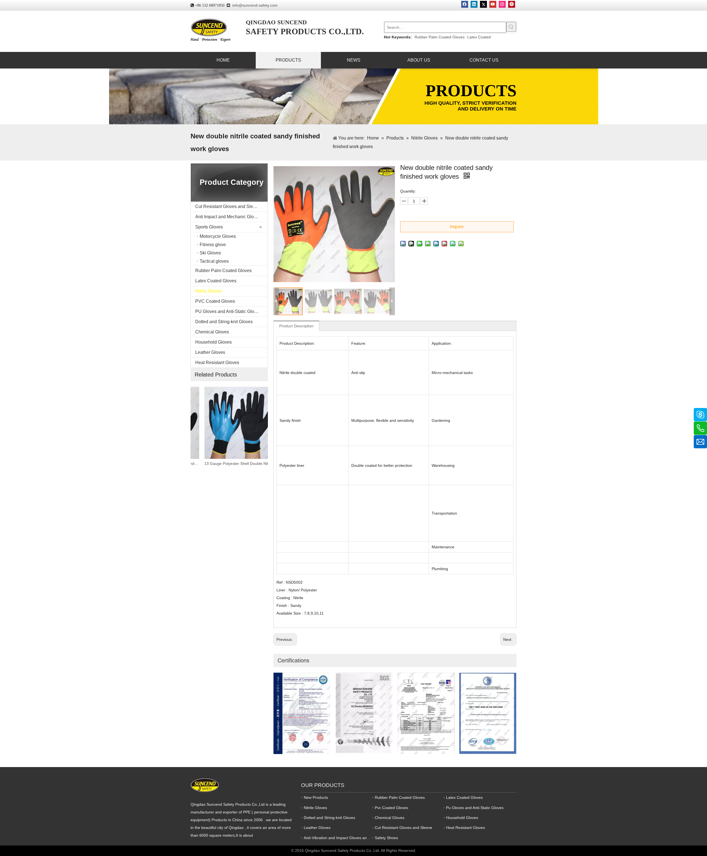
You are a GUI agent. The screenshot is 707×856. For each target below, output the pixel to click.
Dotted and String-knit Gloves (224, 321)
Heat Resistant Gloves (217, 362)
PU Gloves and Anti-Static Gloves (228, 311)
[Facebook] (464, 4)
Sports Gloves (209, 227)
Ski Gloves (210, 253)
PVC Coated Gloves (215, 301)
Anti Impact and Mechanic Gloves (228, 216)
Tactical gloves (214, 261)
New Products (316, 797)
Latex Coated (479, 37)
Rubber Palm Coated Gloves (440, 37)
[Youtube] (492, 4)
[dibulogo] (205, 785)
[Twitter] (483, 4)
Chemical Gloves (212, 332)
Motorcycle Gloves (218, 236)
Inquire (457, 226)
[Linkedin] (474, 4)
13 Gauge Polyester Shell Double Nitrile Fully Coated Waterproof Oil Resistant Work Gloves (229, 463)
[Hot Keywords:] (511, 27)
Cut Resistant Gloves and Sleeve (227, 206)
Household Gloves (213, 342)
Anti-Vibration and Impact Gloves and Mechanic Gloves (352, 838)
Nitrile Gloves (208, 291)
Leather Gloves (210, 352)
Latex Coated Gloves (215, 280)
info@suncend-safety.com (255, 5)
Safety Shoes (386, 838)
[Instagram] (502, 4)
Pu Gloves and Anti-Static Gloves (474, 807)
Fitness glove (213, 244)
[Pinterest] (511, 4)
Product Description (296, 326)
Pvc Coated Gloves (391, 807)
